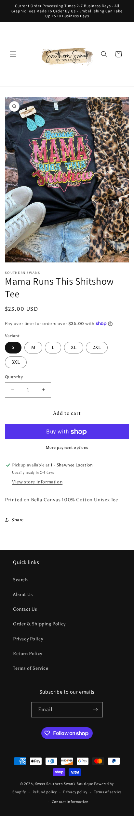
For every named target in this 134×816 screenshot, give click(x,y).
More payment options (67, 447)
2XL (97, 347)
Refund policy (45, 792)
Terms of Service (30, 668)
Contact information (70, 802)
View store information (37, 482)
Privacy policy (75, 792)
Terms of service (108, 792)
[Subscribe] (95, 709)
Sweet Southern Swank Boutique (64, 784)
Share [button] (17, 520)
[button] (13, 54)
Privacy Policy (28, 639)
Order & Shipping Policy (39, 624)
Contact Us (25, 609)
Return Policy (27, 653)
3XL (16, 362)
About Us (23, 594)
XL (73, 347)
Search (20, 580)
